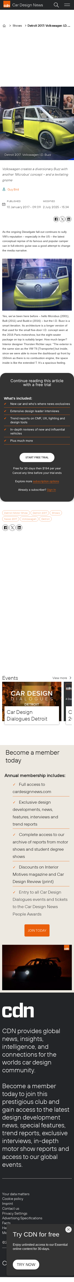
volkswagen (29, 518)
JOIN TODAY (37, 930)
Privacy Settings (14, 1213)
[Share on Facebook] (56, 219)
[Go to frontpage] (23, 4)
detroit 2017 (40, 512)
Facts (6, 1223)
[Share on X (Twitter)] (62, 219)
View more (59, 678)
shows (56, 512)
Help (5, 1228)
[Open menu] (67, 5)
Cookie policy (12, 1198)
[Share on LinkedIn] (68, 219)
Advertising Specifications (22, 1218)
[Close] (68, 1229)
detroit (45, 518)
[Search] (56, 5)
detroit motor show (16, 512)
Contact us (10, 1208)
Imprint (7, 1203)
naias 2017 (10, 518)
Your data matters (15, 1194)
